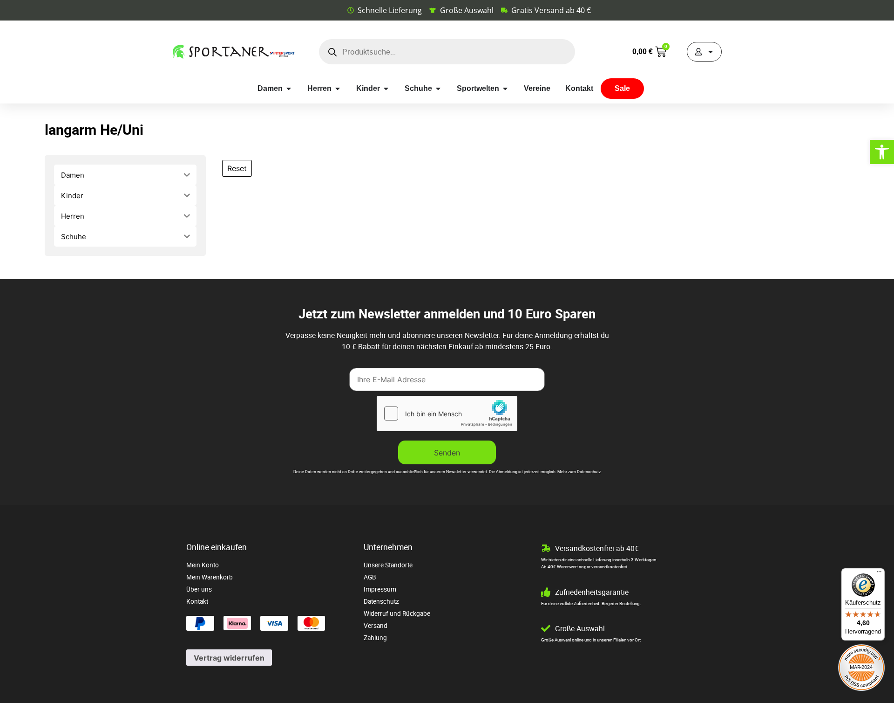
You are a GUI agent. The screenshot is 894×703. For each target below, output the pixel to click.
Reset (237, 168)
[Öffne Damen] (288, 88)
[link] (882, 152)
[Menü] (879, 573)
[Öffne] (710, 51)
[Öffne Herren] (337, 88)
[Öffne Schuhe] (438, 88)
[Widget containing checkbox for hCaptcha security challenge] (447, 413)
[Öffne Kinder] (386, 88)
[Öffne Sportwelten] (505, 88)
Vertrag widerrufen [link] (229, 657)
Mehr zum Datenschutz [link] (579, 472)
